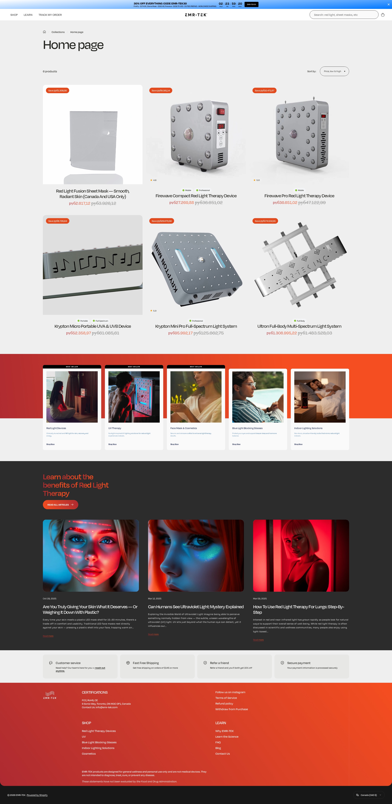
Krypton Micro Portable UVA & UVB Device (93, 326)
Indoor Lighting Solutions (98, 748)
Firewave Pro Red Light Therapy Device (299, 195)
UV (84, 736)
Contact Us (222, 753)
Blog (218, 748)
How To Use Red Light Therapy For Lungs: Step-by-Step (298, 609)
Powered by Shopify (37, 794)
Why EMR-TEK (224, 731)
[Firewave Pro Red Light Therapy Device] (299, 134)
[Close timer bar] (388, 4)
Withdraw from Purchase (231, 709)
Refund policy (224, 703)
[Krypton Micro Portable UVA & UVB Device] (93, 265)
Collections (58, 32)
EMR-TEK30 (251, 4)
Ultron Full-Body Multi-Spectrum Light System (299, 326)
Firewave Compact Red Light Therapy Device (196, 195)
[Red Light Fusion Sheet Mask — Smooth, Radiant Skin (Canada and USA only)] (93, 134)
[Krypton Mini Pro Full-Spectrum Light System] (196, 265)
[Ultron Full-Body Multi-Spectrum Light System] (299, 265)
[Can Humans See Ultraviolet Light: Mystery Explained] (196, 556)
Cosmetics (89, 753)
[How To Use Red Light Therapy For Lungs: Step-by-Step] (301, 556)
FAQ (218, 742)
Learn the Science (226, 736)
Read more (48, 636)
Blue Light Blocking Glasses (99, 742)
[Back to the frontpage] (44, 31)
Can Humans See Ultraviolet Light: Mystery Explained (196, 606)
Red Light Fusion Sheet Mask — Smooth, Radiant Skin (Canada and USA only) (92, 193)
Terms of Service (226, 698)
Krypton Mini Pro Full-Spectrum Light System (196, 326)
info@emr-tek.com (106, 707)
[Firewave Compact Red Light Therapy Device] (196, 134)
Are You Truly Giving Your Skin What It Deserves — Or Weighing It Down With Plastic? (90, 609)
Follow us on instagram (230, 692)
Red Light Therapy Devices (99, 731)
